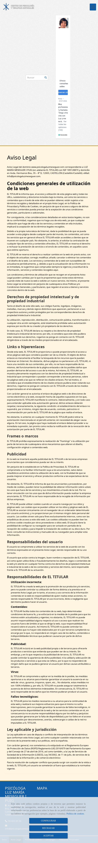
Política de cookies (75, 813)
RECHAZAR (48, 828)
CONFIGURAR (48, 820)
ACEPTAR (48, 835)
